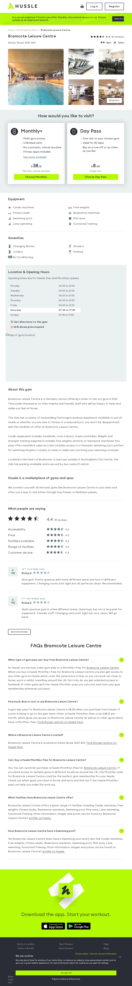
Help (106, 944)
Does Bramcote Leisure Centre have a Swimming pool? (42, 831)
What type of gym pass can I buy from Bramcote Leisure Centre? (48, 660)
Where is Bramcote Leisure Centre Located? (35, 735)
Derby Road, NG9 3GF (22, 42)
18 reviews (115, 36)
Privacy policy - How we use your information (95, 954)
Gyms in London (26, 944)
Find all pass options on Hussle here (60, 722)
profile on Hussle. (40, 818)
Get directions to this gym (31, 322)
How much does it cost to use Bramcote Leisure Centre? (43, 701)
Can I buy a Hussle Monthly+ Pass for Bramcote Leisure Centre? (47, 760)
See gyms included (34, 157)
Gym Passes (66, 944)
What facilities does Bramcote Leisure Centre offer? (40, 797)
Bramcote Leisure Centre (103, 667)
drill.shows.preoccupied (27, 327)
